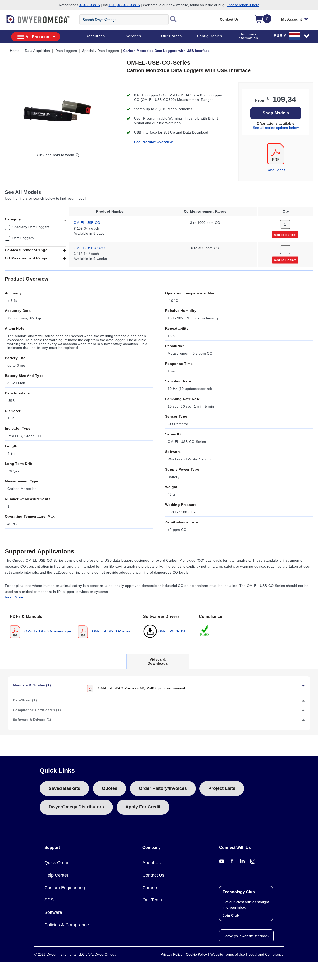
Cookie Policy (196, 954)
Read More (14, 597)
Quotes (109, 788)
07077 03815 (89, 5)
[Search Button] (173, 19)
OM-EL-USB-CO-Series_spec (48, 631)
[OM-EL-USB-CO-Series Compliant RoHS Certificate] (205, 630)
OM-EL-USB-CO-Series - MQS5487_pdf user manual (141, 688)
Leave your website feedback (246, 936)
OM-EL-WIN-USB (172, 631)
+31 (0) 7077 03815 (124, 5)
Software (53, 912)
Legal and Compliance (266, 954)
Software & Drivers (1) (32, 720)
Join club (231, 915)
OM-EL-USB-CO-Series (111, 631)
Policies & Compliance (66, 924)
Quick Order (56, 862)
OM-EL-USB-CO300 (90, 248)
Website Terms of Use (227, 954)
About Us (151, 862)
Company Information (248, 36)
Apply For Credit (142, 806)
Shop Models (276, 113)
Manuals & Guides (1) (32, 685)
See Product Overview (153, 142)
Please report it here (243, 5)
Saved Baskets (64, 788)
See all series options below (276, 128)
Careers (150, 887)
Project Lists (221, 788)
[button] (291, 36)
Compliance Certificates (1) (37, 710)
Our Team (152, 899)
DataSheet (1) (25, 700)
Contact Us (229, 19)
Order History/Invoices (163, 788)
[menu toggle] (21, 36)
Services (133, 36)
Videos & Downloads (158, 663)
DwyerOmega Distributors (76, 806)
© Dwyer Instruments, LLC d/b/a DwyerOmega (75, 954)
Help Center (56, 875)
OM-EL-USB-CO (87, 222)
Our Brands (171, 36)
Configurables (209, 36)
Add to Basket (285, 234)
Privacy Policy (171, 954)
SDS (49, 899)
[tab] (71, 626)
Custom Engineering (64, 887)
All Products (37, 37)
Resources (95, 36)
